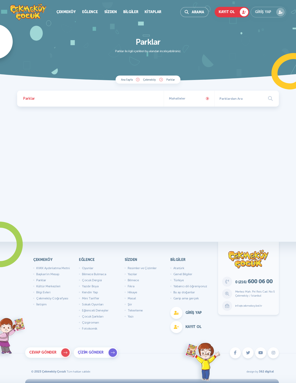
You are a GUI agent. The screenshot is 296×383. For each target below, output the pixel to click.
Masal (132, 298)
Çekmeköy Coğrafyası (52, 298)
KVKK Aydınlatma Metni (53, 268)
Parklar (41, 280)
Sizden (110, 12)
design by (260, 371)
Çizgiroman (90, 322)
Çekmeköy (66, 12)
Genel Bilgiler (182, 274)
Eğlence (90, 12)
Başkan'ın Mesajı (47, 274)
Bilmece (133, 280)
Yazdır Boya (90, 286)
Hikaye (132, 292)
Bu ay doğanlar (184, 292)
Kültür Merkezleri (48, 286)
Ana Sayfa (126, 79)
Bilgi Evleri (43, 292)
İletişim (41, 304)
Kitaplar (153, 12)
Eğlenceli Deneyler (95, 310)
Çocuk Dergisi (92, 280)
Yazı (131, 316)
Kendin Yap (90, 292)
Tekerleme (135, 310)
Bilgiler (130, 12)
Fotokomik (89, 328)
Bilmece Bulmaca (94, 274)
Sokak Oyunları (92, 304)
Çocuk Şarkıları (92, 316)
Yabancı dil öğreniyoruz (190, 286)
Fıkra (131, 286)
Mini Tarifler (90, 298)
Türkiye (178, 280)
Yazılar (132, 274)
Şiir (130, 304)
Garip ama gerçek (186, 298)
